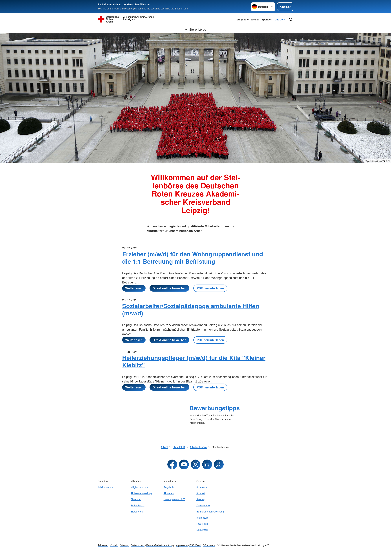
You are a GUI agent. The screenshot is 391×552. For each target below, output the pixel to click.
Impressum (202, 517)
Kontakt (200, 493)
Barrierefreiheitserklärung (210, 511)
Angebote (243, 19)
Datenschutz (203, 505)
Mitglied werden (139, 487)
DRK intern (202, 530)
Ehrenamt (136, 499)
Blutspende (137, 511)
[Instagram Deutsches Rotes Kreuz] (195, 464)
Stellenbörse (137, 505)
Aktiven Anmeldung (141, 493)
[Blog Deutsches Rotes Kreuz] (207, 464)
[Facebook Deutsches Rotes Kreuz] (172, 464)
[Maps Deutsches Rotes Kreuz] (219, 464)
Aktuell (255, 19)
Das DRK (280, 19)
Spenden (267, 19)
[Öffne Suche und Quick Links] (290, 19)
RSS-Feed (202, 523)
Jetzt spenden (105, 487)
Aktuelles (169, 493)
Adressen (201, 487)
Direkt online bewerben (169, 288)
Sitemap (200, 499)
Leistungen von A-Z (174, 499)
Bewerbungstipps (215, 408)
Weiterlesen (134, 288)
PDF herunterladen (210, 288)
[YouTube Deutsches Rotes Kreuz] (184, 464)
